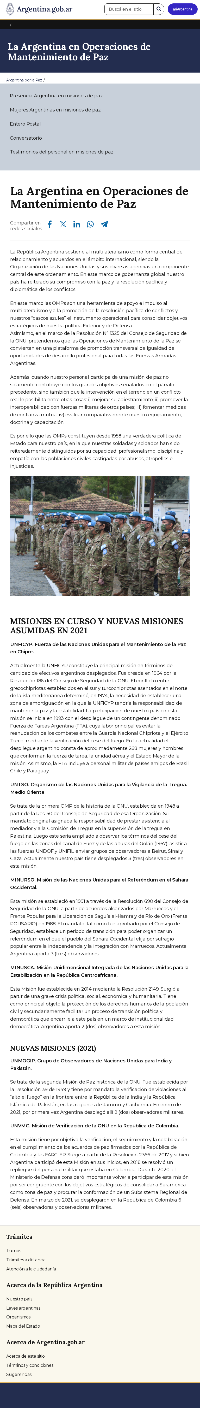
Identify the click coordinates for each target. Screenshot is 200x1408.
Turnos (13, 1250)
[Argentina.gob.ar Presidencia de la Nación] (37, 9)
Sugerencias (19, 1374)
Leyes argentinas (23, 1308)
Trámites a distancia (26, 1259)
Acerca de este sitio (25, 1356)
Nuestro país (19, 1299)
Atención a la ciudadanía (31, 1269)
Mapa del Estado (23, 1326)
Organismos (18, 1317)
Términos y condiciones (29, 1365)
